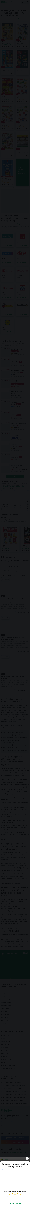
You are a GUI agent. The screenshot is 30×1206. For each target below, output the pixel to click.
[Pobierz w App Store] (15, 1198)
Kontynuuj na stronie (15, 1203)
